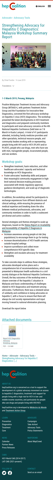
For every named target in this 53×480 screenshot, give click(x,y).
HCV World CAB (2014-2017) (13, 458)
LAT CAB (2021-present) (12, 461)
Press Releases (8, 447)
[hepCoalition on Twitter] (4, 473)
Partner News (7, 444)
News (4, 438)
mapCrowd (33, 438)
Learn (5, 418)
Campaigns (32, 421)
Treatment (6, 427)
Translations (6, 86)
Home (4, 355)
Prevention (6, 421)
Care (4, 430)
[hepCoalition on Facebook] (10, 473)
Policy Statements (35, 430)
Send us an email (35, 472)
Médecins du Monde (38, 407)
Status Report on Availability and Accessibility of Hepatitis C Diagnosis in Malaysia (26, 228)
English (41, 6)
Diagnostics (7, 424)
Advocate (7, 17)
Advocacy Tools (22, 17)
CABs (4, 455)
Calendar (6, 441)
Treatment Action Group (15, 410)
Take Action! (33, 424)
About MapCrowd (35, 441)
